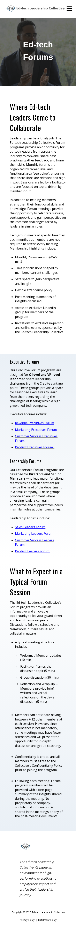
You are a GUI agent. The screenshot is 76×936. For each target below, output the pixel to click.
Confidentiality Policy (47, 765)
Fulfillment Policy (47, 920)
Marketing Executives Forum (36, 429)
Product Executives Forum (34, 447)
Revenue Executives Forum (34, 423)
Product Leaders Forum (32, 551)
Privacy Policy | (29, 920)
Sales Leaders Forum (30, 527)
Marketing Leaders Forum (34, 533)
